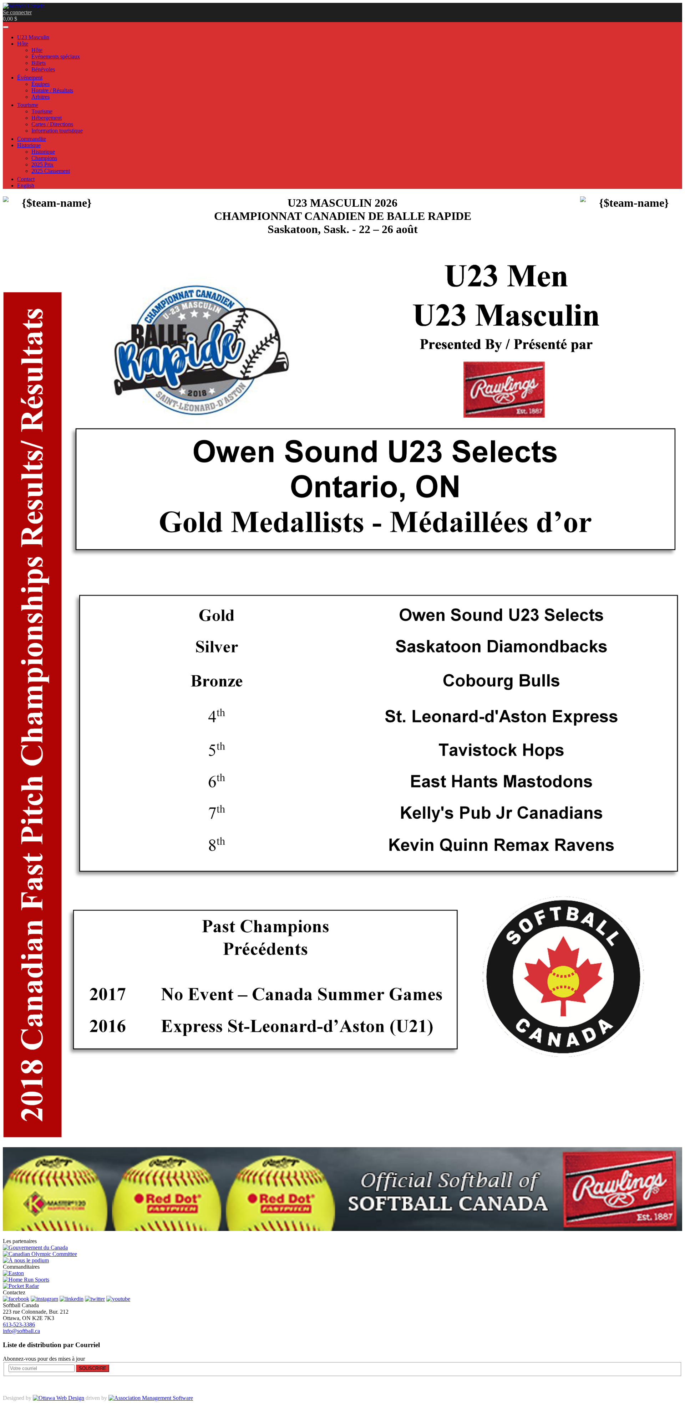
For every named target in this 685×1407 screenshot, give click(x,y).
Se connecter (17, 12)
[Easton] (13, 1273)
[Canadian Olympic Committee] (40, 1254)
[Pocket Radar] (21, 1286)
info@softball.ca (21, 1331)
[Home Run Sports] (26, 1280)
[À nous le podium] (26, 1260)
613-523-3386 (19, 1324)
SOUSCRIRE (92, 1368)
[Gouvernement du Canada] (35, 1247)
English (25, 185)
